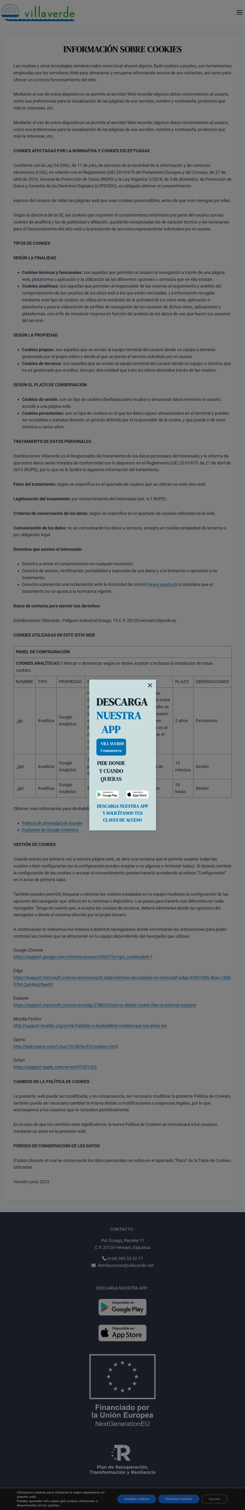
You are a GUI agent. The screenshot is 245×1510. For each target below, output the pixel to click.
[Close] (150, 685)
